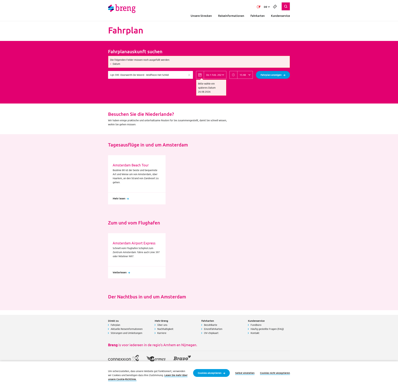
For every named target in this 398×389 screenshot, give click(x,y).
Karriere (161, 333)
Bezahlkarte (210, 324)
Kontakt (255, 333)
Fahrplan (115, 324)
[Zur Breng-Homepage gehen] (121, 8)
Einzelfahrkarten (213, 329)
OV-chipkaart (211, 333)
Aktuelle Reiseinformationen (127, 329)
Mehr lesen (119, 198)
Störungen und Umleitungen (126, 333)
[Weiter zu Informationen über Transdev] (259, 6)
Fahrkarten (257, 15)
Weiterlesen (120, 272)
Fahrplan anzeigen (271, 74)
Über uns (162, 324)
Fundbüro (256, 324)
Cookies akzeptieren (209, 373)
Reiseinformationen (231, 15)
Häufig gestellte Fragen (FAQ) (267, 329)
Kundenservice (280, 15)
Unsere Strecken (201, 15)
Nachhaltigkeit (165, 329)
